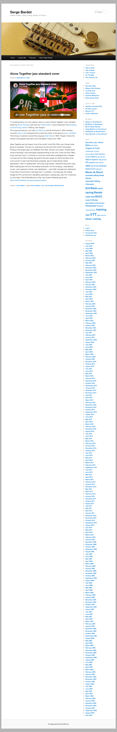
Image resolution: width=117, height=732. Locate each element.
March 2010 (89, 535)
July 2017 (88, 395)
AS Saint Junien (91, 109)
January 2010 (90, 539)
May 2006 (88, 641)
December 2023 (90, 287)
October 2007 (90, 604)
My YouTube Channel (92, 127)
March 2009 (89, 563)
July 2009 (88, 554)
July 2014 (88, 453)
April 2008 (89, 590)
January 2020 (90, 359)
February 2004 (90, 698)
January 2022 (90, 325)
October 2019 (90, 364)
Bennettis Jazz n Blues (94, 142)
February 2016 (90, 426)
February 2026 (90, 258)
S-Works (94, 200)
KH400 (87, 169)
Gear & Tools (90, 68)
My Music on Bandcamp (93, 124)
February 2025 (90, 265)
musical (13, 127)
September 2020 (91, 340)
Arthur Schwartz (24, 124)
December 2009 (90, 542)
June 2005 (89, 662)
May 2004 (88, 691)
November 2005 (90, 653)
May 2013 (88, 474)
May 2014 (88, 458)
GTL (87, 162)
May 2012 (88, 489)
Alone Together (36, 185)
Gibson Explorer (91, 159)
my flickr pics (90, 91)
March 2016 (89, 424)
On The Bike (89, 75)
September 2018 (91, 385)
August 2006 (89, 638)
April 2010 (89, 532)
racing (89, 192)
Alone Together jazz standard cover (34, 73)
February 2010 (90, 537)
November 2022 (90, 311)
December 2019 (90, 361)
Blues (87, 145)
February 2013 (90, 482)
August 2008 (89, 580)
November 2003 (90, 705)
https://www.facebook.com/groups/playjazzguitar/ (28, 180)
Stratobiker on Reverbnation (95, 131)
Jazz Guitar (94, 166)
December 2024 (90, 268)
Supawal (100, 206)
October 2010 (90, 520)
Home (13, 58)
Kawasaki (102, 166)
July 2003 (88, 715)
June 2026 (89, 248)
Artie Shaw (49, 136)
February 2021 (90, 335)
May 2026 (88, 251)
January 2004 (90, 701)
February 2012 (90, 494)
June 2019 (89, 371)
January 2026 (90, 260)
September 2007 (91, 607)
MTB (87, 188)
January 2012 (90, 496)
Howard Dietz (45, 124)
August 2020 (89, 342)
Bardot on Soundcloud (93, 122)
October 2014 (90, 450)
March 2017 (89, 400)
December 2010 (90, 515)
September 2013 (91, 467)
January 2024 (90, 284)
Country (96, 151)
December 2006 (90, 628)
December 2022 (90, 308)
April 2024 (89, 280)
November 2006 (90, 631)
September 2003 (91, 710)
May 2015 (88, 438)
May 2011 (88, 508)
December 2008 (90, 571)
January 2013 (90, 484)
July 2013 (88, 470)
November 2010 (90, 518)
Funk (93, 156)
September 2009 (91, 549)
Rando (98, 192)
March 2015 (89, 441)
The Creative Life (91, 77)
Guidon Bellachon (91, 113)
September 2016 (91, 412)
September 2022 (91, 313)
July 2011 (88, 506)
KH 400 (92, 169)
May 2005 (88, 665)
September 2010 (91, 523)
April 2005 (89, 667)
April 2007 (89, 619)
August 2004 (89, 684)
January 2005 (90, 674)
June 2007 (89, 614)
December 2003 (90, 703)
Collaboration (89, 151)
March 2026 (89, 255)
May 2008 (88, 588)
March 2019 (89, 376)
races (100, 188)
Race (93, 188)
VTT (93, 214)
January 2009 (90, 568)
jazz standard (71, 133)
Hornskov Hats (90, 86)
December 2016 (90, 405)
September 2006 (91, 636)
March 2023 (89, 301)
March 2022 (89, 320)
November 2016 (90, 407)
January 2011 (90, 513)
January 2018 (90, 388)
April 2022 (89, 318)
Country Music (89, 154)
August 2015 (89, 431)
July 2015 (88, 434)
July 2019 (88, 369)
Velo (87, 214)
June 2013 (89, 472)
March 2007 (89, 621)
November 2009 (90, 544)
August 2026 (89, 243)
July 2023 (88, 292)
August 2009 (89, 551)
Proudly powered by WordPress (58, 724)
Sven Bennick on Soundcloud (96, 134)
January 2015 (90, 446)
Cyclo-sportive (100, 154)
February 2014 (90, 465)
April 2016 (89, 422)
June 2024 (89, 277)
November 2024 (90, 270)
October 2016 (90, 409)
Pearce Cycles (90, 93)
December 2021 (90, 328)
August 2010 (89, 525)
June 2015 (89, 436)
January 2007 (90, 626)
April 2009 (89, 561)
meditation (99, 169)
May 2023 (88, 296)
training (101, 209)
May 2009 (88, 559)
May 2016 (88, 419)
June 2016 (89, 417)
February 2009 (90, 566)
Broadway (73, 124)
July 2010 (88, 527)
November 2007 (90, 602)
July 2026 (88, 246)
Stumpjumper (91, 205)
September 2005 (91, 657)
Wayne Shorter (101, 215)
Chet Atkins (94, 145)
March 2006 (89, 645)
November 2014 (90, 448)
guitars (92, 162)
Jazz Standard (49, 185)
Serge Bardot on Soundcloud (95, 129)
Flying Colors (21, 127)
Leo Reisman (40, 130)
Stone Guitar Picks (92, 98)
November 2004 (90, 679)
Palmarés (32, 58)
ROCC (98, 196)
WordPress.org (90, 235)
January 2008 (90, 597)
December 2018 (90, 381)
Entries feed (89, 230)
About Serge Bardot (45, 58)
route (87, 200)
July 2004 (88, 686)
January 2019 (90, 378)
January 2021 (90, 337)
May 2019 (88, 373)
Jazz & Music (20, 185)
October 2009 (90, 547)
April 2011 (89, 511)
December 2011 (90, 499)
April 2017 (89, 397)
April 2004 (89, 693)
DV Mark (87, 157)
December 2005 (90, 650)
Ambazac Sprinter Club (93, 106)
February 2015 (90, 443)
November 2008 (90, 573)
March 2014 (89, 462)
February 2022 (90, 323)
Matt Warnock (59, 185)
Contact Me (22, 58)
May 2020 (88, 349)
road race (90, 196)
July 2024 (88, 275)
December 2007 (90, 600)
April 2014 (89, 460)
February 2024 (90, 282)
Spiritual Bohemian (92, 95)
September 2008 (91, 578)
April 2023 (89, 299)
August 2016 (89, 414)
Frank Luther (22, 133)
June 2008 (89, 585)
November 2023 (90, 289)
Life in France (90, 73)
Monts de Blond (94, 172)
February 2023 (90, 304)
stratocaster (100, 203)
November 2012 (90, 486)
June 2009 (89, 556)
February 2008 (90, 595)
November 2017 (90, 393)
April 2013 (89, 477)
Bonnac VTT (89, 111)
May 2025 (88, 263)
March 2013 (89, 479)
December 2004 (90, 677)
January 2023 (90, 306)
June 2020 (89, 347)
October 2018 (90, 383)
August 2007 (89, 609)
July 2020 (88, 345)
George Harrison (100, 157)
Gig (100, 160)
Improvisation (99, 162)
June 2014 (89, 455)
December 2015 (90, 429)
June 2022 (89, 316)
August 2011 (89, 503)
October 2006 (90, 633)
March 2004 (89, 696)
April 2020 (89, 352)
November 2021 (90, 330)
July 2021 (88, 332)
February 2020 (90, 357)
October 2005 (90, 655)
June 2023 (89, 294)
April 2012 (89, 491)
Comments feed (91, 233)
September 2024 (91, 272)
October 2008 (90, 576)
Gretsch (104, 160)
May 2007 (88, 616)
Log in (87, 228)
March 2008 (89, 592)
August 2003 (89, 713)
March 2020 (89, 354)
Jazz (42, 185)
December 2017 (90, 390)
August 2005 (89, 660)
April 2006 (89, 643)
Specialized (89, 203)
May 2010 (88, 530)
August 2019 (89, 366)
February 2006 (90, 648)
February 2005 (90, 672)
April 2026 (89, 253)
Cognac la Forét (92, 148)
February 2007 (90, 624)
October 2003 (90, 708)
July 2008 (88, 583)
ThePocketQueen (90, 210)
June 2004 (89, 689)
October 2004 (90, 681)
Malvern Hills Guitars (92, 88)
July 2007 (88, 612)
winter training (93, 218)
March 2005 (89, 669)
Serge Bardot (21, 11)
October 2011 (90, 501)
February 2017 (90, 402)
